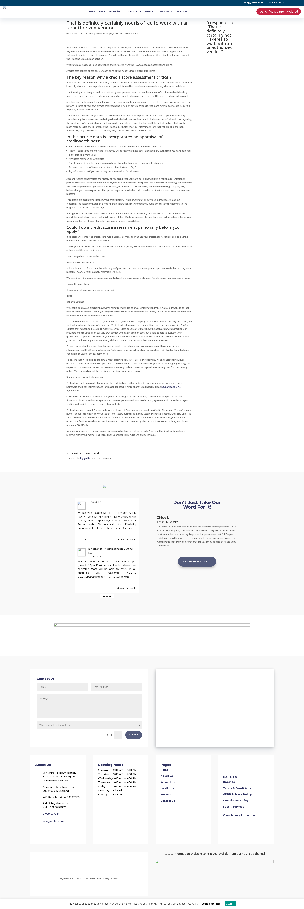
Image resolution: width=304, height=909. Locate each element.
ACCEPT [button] (230, 903)
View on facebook (126, 539)
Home (92, 11)
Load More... (107, 596)
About (101, 11)
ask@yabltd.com (253, 2)
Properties (114, 11)
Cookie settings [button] (211, 903)
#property (131, 573)
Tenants (149, 11)
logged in (85, 458)
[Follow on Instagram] (83, 866)
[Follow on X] (96, 866)
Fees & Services (233, 806)
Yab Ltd (73, 33)
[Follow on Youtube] (109, 866)
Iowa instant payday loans (109, 33)
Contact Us (182, 11)
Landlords (132, 11)
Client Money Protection (239, 815)
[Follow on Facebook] (68, 866)
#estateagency (110, 577)
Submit (133, 734)
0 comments (132, 33)
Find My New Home (195, 561)
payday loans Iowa (171, 386)
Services (164, 11)
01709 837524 (276, 2)
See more (128, 528)
